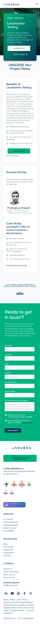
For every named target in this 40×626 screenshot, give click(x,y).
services (19, 18)
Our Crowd (8, 547)
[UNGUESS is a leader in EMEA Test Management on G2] (12, 492)
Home (9, 18)
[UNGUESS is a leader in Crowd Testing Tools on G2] (14, 484)
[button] (19, 48)
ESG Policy (22, 600)
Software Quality (10, 525)
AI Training (8, 519)
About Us (7, 569)
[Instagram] (30, 593)
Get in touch (9, 578)
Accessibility (8, 531)
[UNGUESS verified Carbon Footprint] (6, 484)
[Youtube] (12, 593)
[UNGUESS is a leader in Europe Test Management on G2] (5, 492)
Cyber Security (9, 528)
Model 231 (22, 608)
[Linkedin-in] (6, 593)
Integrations (8, 553)
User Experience (10, 522)
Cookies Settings (16, 610)
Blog (5, 544)
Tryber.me (8, 550)
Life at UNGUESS (10, 572)
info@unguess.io (10, 585)
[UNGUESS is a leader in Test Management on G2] (22, 484)
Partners (7, 556)
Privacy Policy (9, 600)
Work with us (9, 575)
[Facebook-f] (24, 593)
